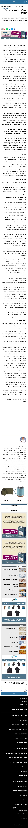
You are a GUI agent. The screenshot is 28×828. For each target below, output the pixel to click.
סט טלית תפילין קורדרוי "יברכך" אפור (18, 757)
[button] (14, 2)
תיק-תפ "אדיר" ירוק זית (21, 771)
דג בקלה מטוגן (23, 800)
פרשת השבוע (14, 505)
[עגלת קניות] (3, 2)
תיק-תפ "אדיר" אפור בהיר (21, 767)
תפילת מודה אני (14, 642)
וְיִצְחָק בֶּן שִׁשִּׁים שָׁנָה (13, 575)
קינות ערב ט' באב (13, 637)
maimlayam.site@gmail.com (20, 824)
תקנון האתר (24, 701)
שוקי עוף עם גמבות (13, 651)
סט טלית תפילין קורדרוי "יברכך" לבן (18, 762)
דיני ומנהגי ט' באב (13, 633)
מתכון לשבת (14, 510)
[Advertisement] (14, 419)
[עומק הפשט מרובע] (14, 537)
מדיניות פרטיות (23, 698)
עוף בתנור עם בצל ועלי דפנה (20, 790)
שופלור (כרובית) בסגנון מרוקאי (10, 646)
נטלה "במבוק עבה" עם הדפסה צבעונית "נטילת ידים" (14, 753)
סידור (20, 508)
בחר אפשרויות (7, 496)
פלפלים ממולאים (23, 795)
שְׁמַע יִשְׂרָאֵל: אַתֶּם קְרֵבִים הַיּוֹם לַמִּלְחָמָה (18, 729)
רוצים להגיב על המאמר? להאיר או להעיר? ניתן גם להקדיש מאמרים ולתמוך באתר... (15, 683)
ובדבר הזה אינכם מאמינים (11, 594)
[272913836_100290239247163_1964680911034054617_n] (14, 39)
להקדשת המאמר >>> (5, 8)
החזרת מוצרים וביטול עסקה (20, 804)
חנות (7, 508)
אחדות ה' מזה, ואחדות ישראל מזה (19, 715)
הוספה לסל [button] (20, 496)
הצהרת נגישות (23, 704)
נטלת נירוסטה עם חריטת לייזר (20, 748)
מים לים (22, 6)
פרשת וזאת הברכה (16, 6)
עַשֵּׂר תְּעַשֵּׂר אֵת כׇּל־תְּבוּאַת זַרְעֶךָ (10, 579)
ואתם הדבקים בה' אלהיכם (11, 590)
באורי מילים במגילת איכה (12, 628)
